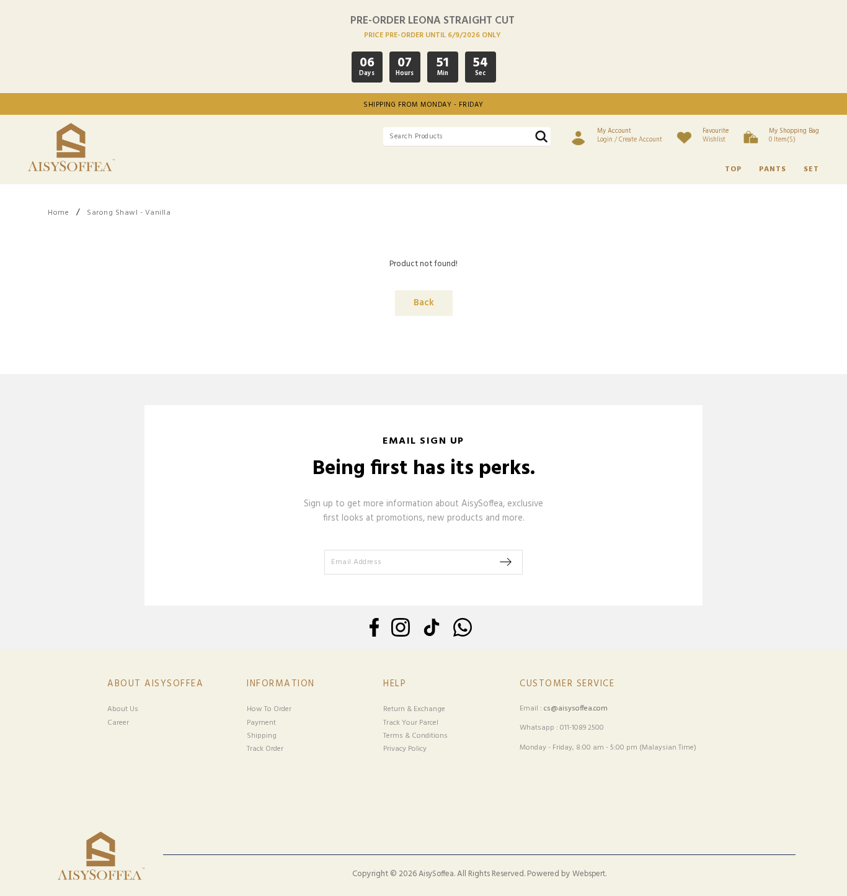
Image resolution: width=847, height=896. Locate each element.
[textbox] (467, 136)
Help (394, 684)
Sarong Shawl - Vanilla (129, 213)
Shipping (262, 736)
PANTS (772, 169)
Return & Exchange (414, 709)
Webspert (588, 874)
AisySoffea (436, 874)
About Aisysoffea (155, 684)
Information (281, 684)
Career (118, 723)
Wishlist (716, 135)
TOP (733, 169)
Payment (261, 723)
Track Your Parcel (410, 723)
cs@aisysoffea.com (576, 708)
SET (811, 169)
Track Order (265, 749)
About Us (122, 709)
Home (58, 213)
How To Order (269, 709)
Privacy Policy (405, 749)
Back (424, 303)
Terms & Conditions (415, 736)
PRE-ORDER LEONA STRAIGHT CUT (432, 20)
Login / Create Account (629, 135)
